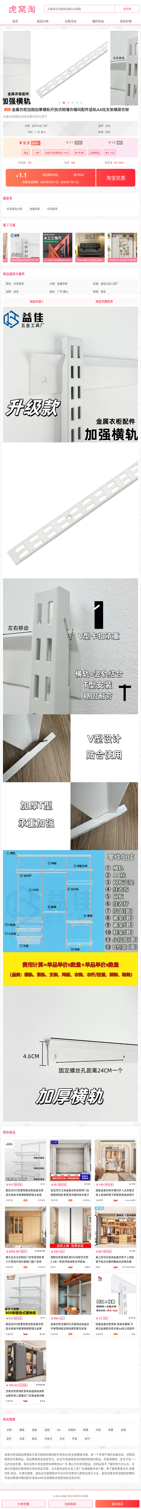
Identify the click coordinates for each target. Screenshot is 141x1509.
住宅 (62, 1438)
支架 (21, 1438)
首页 (15, 21)
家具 (34, 1438)
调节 (87, 1438)
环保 (74, 1438)
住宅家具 (52, 209)
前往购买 (117, 1504)
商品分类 (43, 21)
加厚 (123, 1430)
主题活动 (70, 21)
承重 (110, 1430)
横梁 (21, 1430)
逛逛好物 (126, 21)
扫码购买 (70, 1504)
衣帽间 (72, 1430)
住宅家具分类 (14, 209)
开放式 (48, 1438)
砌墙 (85, 1430)
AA (59, 1430)
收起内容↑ (37, 301)
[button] (59, 102)
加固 (47, 1430)
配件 (9, 1438)
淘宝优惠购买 (104, 301)
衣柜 (9, 1430)
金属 (34, 1430)
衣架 (98, 1430)
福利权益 (98, 21)
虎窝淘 (23, 9)
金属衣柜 (35, 209)
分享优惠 (23, 1504)
